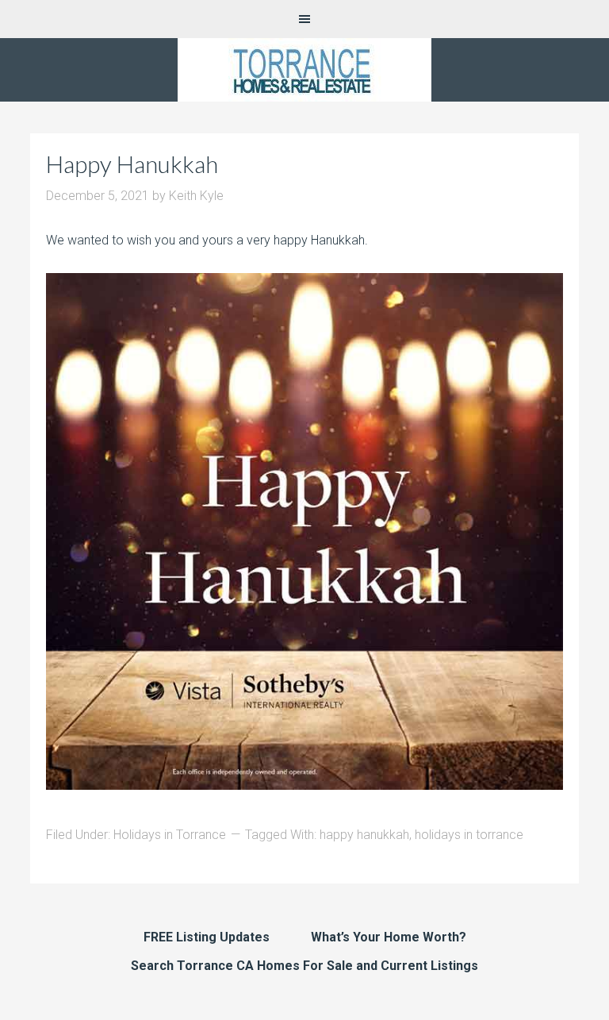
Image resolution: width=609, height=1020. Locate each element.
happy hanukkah (364, 834)
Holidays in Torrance (169, 834)
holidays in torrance (469, 834)
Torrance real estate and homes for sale (304, 70)
